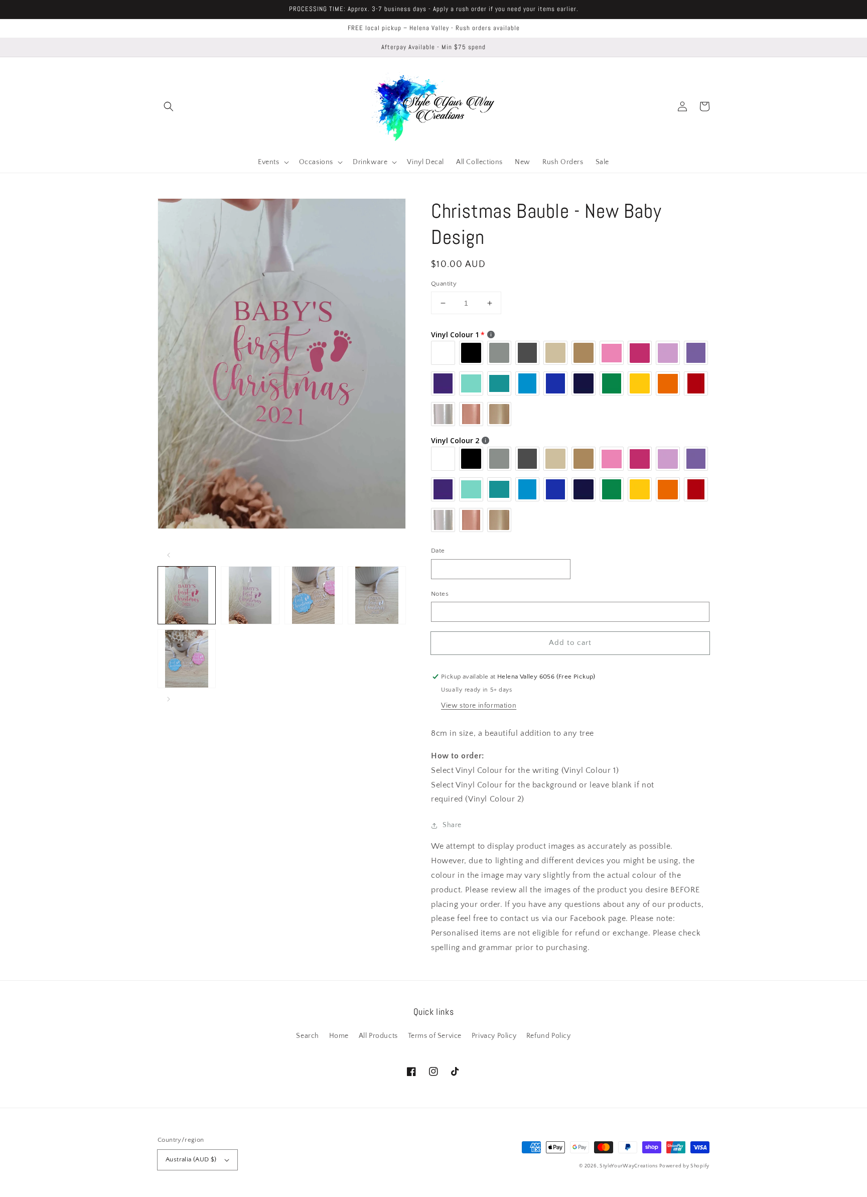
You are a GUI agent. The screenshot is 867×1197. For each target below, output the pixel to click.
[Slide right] (169, 699)
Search (307, 1036)
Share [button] (452, 825)
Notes (440, 593)
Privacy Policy (494, 1036)
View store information (478, 706)
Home (339, 1036)
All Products (378, 1036)
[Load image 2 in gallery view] (250, 595)
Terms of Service (435, 1036)
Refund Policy (548, 1036)
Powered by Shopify (684, 1166)
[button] (169, 106)
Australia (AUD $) (191, 1159)
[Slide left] (169, 555)
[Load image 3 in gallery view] (313, 595)
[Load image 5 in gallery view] (187, 658)
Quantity (444, 283)
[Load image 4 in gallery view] (377, 595)
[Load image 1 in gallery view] (187, 595)
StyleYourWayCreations (629, 1166)
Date (438, 550)
